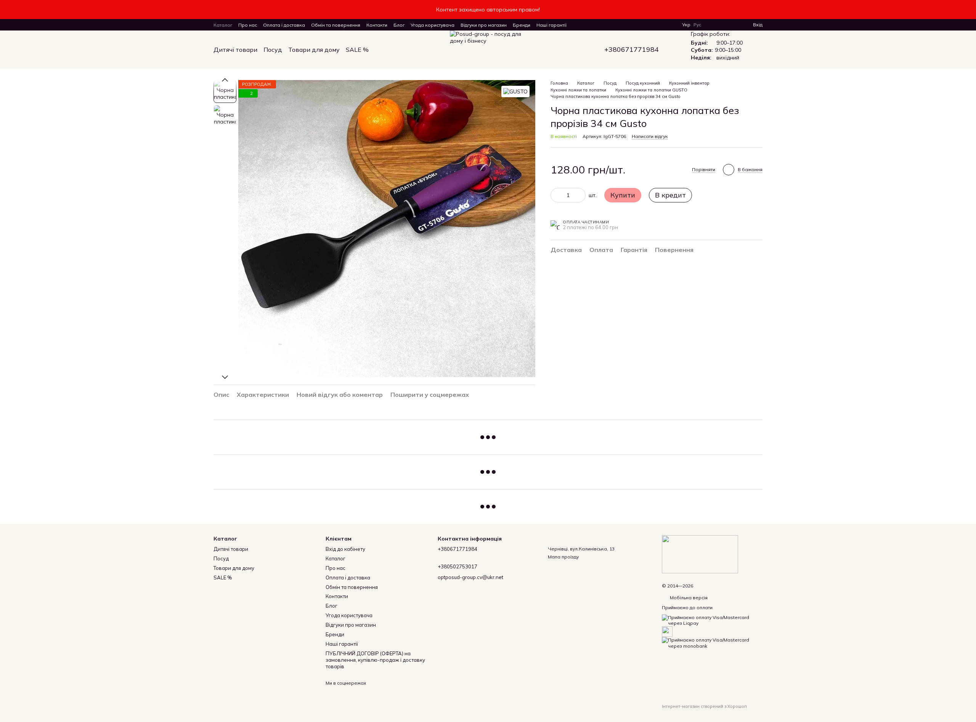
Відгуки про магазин (484, 25)
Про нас (247, 25)
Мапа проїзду (563, 557)
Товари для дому (314, 49)
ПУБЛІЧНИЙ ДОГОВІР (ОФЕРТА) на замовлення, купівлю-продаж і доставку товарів (375, 659)
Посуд (272, 49)
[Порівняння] (719, 25)
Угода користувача (432, 25)
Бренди (521, 25)
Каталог (223, 25)
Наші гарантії (551, 25)
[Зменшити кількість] (556, 195)
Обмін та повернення (335, 25)
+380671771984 (631, 49)
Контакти (376, 25)
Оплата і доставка (284, 25)
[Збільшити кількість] (580, 195)
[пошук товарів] (382, 49)
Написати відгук (650, 136)
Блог (399, 25)
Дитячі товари (235, 49)
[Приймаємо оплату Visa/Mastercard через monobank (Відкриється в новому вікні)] (712, 642)
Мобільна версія (688, 597)
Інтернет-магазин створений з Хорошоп (704, 706)
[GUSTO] (515, 91)
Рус (697, 24)
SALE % (357, 49)
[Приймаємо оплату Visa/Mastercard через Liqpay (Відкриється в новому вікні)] (712, 620)
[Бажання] (733, 25)
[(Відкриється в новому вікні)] (667, 631)
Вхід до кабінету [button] (345, 549)
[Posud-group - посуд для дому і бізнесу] (700, 554)
